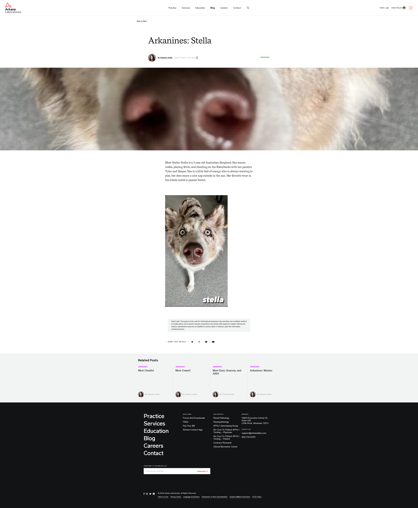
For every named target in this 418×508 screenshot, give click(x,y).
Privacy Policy (175, 497)
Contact (153, 453)
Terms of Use (163, 497)
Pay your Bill (189, 425)
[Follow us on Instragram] (147, 494)
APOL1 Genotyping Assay (225, 425)
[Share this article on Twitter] (192, 342)
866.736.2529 (248, 437)
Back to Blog (142, 21)
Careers (153, 446)
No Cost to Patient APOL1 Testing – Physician (226, 431)
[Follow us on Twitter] (150, 494)
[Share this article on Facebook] (199, 342)
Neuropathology (221, 422)
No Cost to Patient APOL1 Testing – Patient (226, 437)
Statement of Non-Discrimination (214, 497)
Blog (149, 438)
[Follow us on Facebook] (144, 494)
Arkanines (265, 57)
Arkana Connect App (193, 429)
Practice (154, 416)
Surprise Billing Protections (240, 497)
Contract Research (222, 442)
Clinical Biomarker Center (225, 446)
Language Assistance (191, 497)
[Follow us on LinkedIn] (153, 494)
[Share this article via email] (213, 342)
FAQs (185, 422)
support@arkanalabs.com (254, 433)
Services (154, 423)
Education (156, 431)
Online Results (396, 8)
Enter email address (154, 471)
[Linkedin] (206, 342)
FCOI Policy (256, 497)
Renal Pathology (221, 418)
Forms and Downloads (194, 418)
